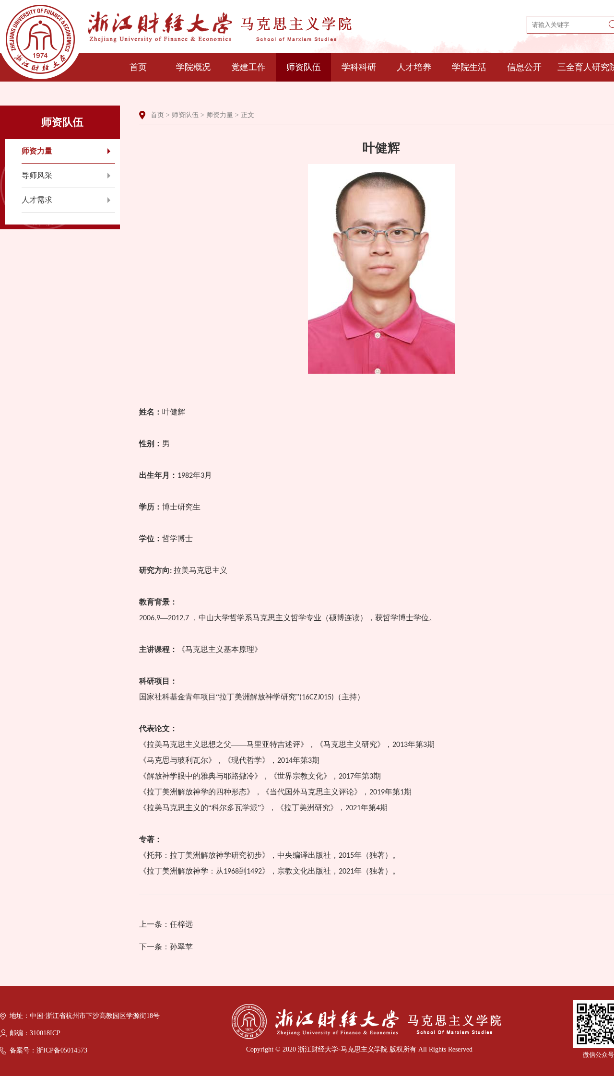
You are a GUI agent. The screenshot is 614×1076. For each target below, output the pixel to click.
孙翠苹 (181, 947)
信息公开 (524, 67)
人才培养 (414, 67)
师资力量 (37, 151)
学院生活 (469, 67)
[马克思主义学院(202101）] (176, 42)
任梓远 (181, 924)
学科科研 (359, 67)
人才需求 (37, 200)
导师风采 (37, 175)
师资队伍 (303, 67)
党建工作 (248, 67)
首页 (138, 67)
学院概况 (193, 67)
